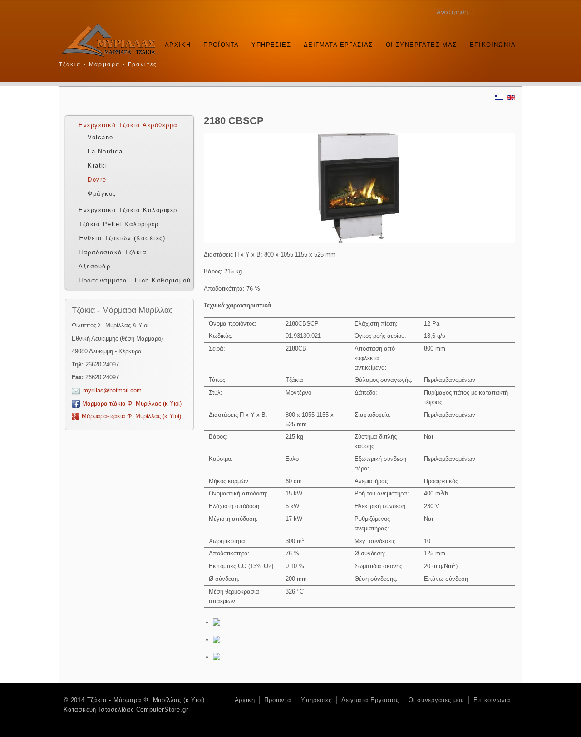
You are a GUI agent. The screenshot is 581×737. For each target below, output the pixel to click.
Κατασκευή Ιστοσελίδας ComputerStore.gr (126, 709)
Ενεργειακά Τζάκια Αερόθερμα (128, 125)
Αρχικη (178, 44)
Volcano (100, 137)
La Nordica (105, 151)
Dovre (97, 179)
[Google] (510, 63)
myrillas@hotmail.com (112, 390)
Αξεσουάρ (94, 266)
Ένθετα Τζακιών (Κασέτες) (122, 238)
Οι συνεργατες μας (421, 44)
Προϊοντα (221, 44)
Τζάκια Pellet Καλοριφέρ (119, 224)
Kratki (97, 165)
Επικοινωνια (493, 44)
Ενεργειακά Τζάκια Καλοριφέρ (128, 210)
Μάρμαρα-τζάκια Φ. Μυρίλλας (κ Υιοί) (132, 403)
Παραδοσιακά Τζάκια (113, 252)
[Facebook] (497, 63)
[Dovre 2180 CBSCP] (220, 622)
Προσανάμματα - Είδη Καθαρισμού (135, 280)
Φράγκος (102, 193)
